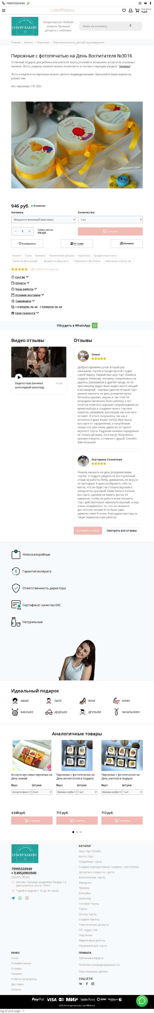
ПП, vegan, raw (88, 930)
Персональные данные (93, 971)
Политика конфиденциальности (99, 965)
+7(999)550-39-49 (51, 307)
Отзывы (16, 968)
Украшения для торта (93, 945)
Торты (28, 255)
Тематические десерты (61, 255)
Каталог (17, 255)
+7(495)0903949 (23, 873)
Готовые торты (89, 903)
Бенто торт (86, 856)
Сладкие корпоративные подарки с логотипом (108, 867)
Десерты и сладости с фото (97, 872)
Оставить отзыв (88, 530)
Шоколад (85, 898)
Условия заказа (21, 963)
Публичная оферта (91, 958)
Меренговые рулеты (92, 940)
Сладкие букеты (89, 919)
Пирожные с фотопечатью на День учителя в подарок (120, 776)
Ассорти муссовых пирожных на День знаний (31, 776)
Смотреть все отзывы (122, 530)
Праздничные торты (105, 255)
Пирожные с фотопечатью (89, 261)
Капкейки (85, 893)
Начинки (124, 66)
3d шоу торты (88, 914)
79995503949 (15, 3)
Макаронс (85, 882)
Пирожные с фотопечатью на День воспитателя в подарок (75, 776)
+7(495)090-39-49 (26, 307)
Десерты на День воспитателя (58, 261)
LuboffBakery (63, 10)
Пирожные (84, 255)
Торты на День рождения (27, 261)
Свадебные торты (90, 861)
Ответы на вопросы (24, 979)
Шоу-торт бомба (90, 851)
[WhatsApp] (94, 325)
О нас (14, 958)
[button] (73, 832)
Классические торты (92, 877)
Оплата (16, 989)
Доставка (17, 984)
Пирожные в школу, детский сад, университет (120, 261)
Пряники (40, 255)
